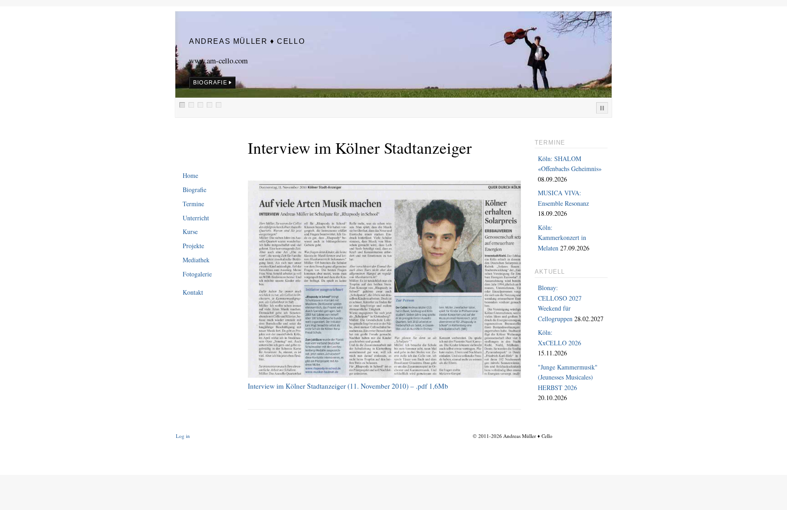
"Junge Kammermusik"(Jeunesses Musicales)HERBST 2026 (568, 377)
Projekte (193, 245)
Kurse (190, 231)
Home (190, 175)
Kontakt (193, 292)
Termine (193, 203)
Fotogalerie (197, 274)
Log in (183, 435)
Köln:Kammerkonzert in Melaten (562, 237)
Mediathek (196, 259)
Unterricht (196, 217)
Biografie (194, 189)
